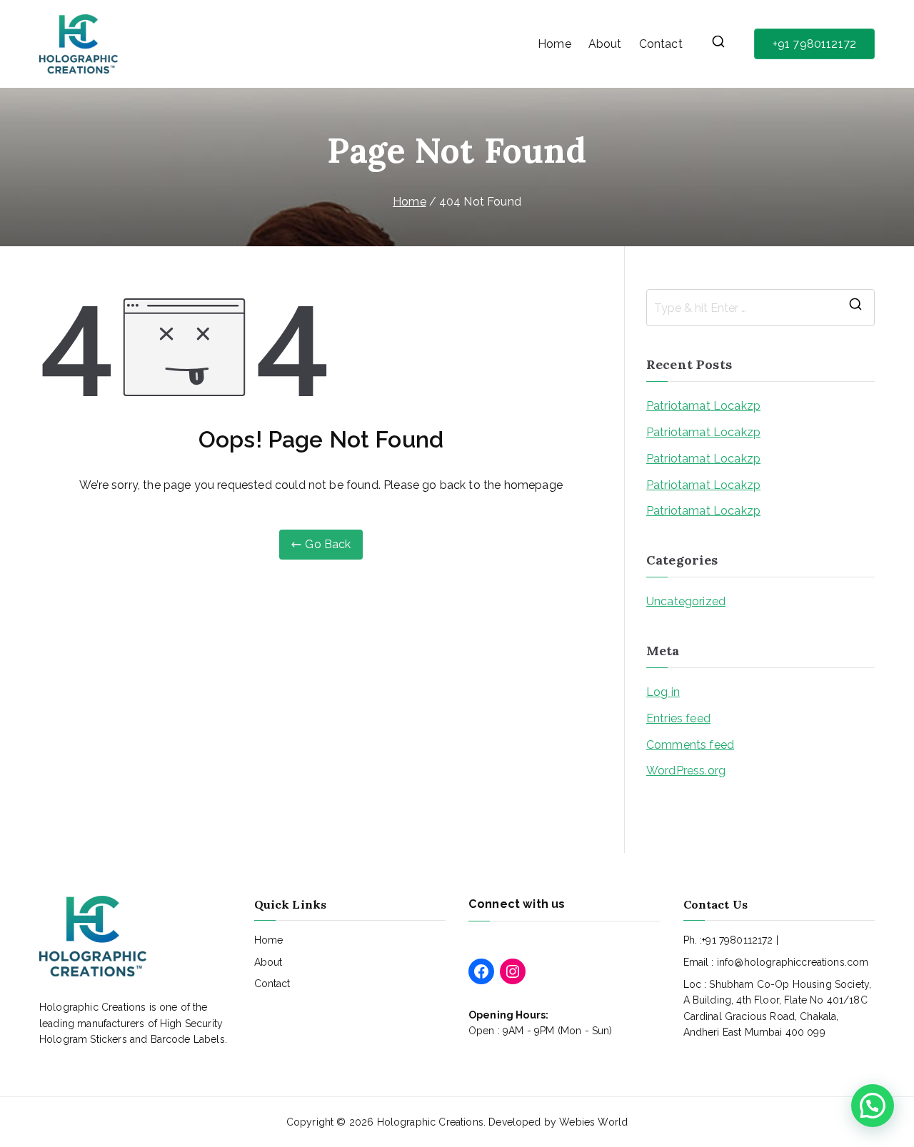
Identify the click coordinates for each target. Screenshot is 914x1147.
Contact (661, 44)
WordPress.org (685, 770)
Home (554, 44)
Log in (663, 692)
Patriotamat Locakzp (703, 406)
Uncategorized (685, 601)
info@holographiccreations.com (793, 962)
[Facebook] (481, 971)
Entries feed (678, 718)
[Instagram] (513, 971)
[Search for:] (760, 307)
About (605, 44)
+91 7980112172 (814, 44)
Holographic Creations (430, 1122)
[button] (872, 1105)
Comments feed (690, 745)
